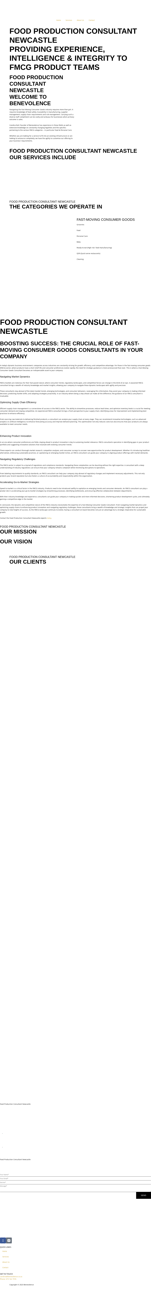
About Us (80, 20)
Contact (92, 20)
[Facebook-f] (3, 1240)
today (49, 518)
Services (69, 20)
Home (58, 20)
